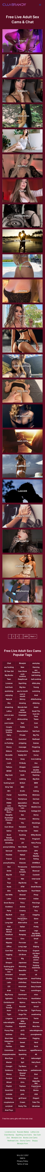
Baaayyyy (22, 91)
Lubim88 (22, 491)
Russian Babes (23, 1132)
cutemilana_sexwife (22, 66)
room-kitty (22, 441)
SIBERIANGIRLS (22, 216)
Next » (33, 636)
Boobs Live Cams (30, 1138)
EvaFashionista (22, 416)
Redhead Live (12, 1141)
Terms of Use (22, 1164)
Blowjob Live (16, 1138)
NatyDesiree (22, 591)
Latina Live (34, 1132)
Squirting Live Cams (24, 1135)
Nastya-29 (22, 341)
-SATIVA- (22, 316)
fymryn (22, 191)
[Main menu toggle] (40, 4)
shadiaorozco (22, 566)
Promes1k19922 (22, 516)
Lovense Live (10, 1132)
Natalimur (23, 166)
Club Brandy (9, 1135)
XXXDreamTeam (22, 366)
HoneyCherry (22, 616)
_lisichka (22, 291)
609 (26, 636)
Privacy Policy (22, 1161)
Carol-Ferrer (22, 541)
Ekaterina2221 (22, 466)
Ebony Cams (25, 1141)
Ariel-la (22, 40)
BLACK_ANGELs (22, 241)
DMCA (22, 1158)
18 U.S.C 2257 (22, 1155)
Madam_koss (22, 116)
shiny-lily (22, 141)
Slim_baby (22, 391)
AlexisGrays (22, 266)
